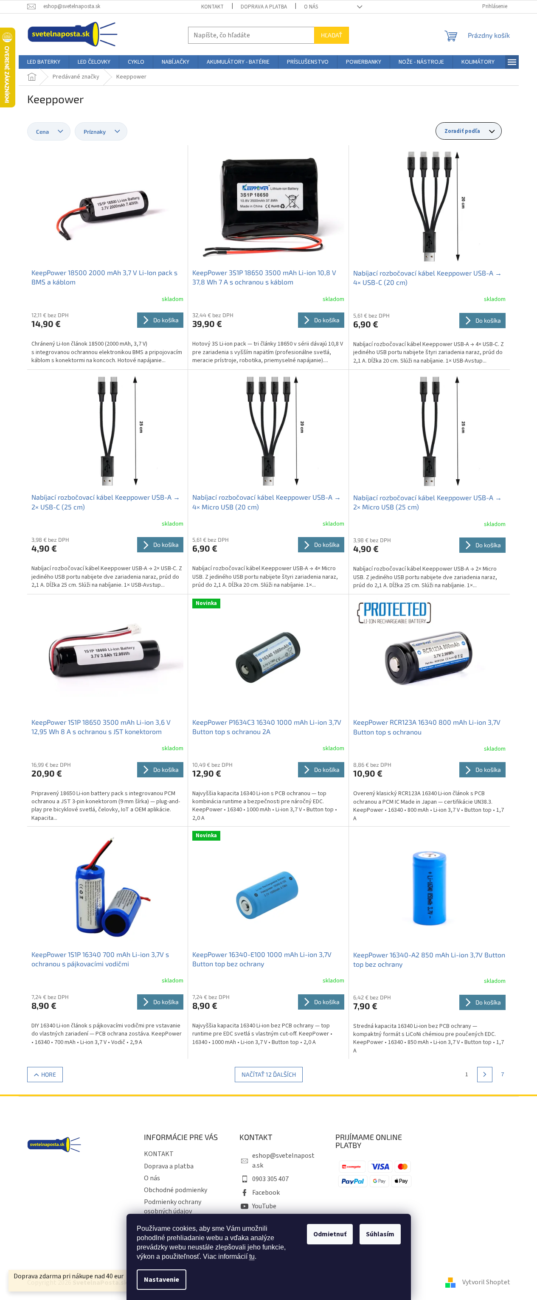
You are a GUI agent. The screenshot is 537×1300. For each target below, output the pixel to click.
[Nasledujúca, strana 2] (484, 1074)
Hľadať (331, 35)
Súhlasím (380, 1234)
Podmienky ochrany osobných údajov (172, 1206)
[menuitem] (44, 62)
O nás (311, 7)
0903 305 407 (270, 1179)
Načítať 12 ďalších (269, 1074)
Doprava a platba (264, 7)
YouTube (264, 1206)
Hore (48, 1074)
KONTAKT (212, 7)
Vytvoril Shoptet (486, 1282)
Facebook (266, 1192)
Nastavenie (161, 1279)
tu (252, 1256)
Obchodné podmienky (175, 1190)
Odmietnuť (329, 1234)
